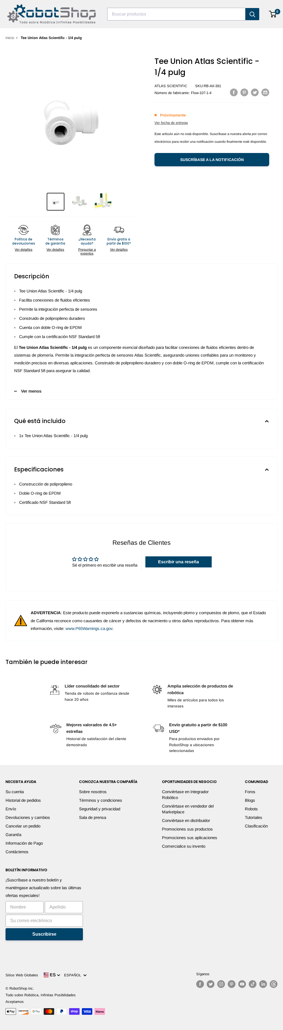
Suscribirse (44, 934)
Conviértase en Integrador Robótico (185, 794)
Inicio (10, 38)
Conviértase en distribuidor (186, 820)
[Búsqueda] (252, 14)
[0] (272, 14)
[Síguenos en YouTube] (242, 984)
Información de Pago (24, 843)
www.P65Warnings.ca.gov (88, 628)
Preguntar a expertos (87, 251)
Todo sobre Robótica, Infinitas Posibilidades (41, 995)
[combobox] (176, 14)
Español (73, 975)
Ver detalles (23, 249)
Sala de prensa (92, 817)
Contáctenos (17, 851)
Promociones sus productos (187, 829)
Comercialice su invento (183, 846)
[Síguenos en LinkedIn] (263, 984)
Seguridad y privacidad (99, 808)
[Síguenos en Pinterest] (231, 984)
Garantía (13, 834)
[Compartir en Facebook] (234, 92)
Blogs (250, 800)
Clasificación (256, 826)
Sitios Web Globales (22, 975)
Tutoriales (253, 817)
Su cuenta (15, 791)
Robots (251, 808)
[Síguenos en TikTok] (252, 984)
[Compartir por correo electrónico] (265, 92)
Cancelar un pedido (23, 826)
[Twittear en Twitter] (255, 92)
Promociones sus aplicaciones (189, 837)
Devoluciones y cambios (28, 817)
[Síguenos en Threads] (273, 984)
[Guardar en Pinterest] (244, 92)
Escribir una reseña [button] (178, 561)
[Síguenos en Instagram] (221, 984)
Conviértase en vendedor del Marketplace (188, 809)
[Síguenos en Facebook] (200, 984)
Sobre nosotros (93, 791)
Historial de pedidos (23, 800)
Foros (250, 791)
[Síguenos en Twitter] (210, 984)
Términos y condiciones (100, 800)
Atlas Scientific (170, 86)
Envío (11, 808)
